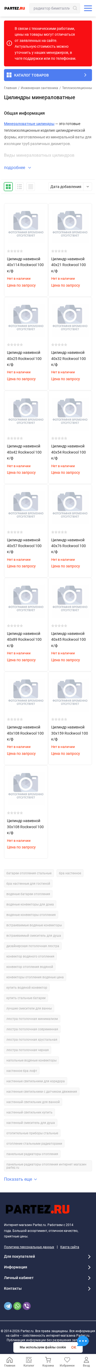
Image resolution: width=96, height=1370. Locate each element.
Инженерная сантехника (39, 88)
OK (73, 1347)
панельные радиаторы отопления (32, 1154)
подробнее (15, 167)
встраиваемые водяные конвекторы (34, 925)
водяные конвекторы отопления (31, 915)
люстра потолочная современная (32, 1029)
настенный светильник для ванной (33, 1102)
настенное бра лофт (21, 1071)
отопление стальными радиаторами (34, 1143)
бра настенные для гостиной (28, 884)
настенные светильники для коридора (35, 1081)
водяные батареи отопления (28, 894)
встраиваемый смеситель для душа (33, 936)
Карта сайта (69, 1247)
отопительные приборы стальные (32, 1133)
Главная (10, 88)
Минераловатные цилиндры (29, 124)
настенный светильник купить (29, 1112)
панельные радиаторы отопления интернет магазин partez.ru (46, 1166)
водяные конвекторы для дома (30, 904)
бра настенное (70, 873)
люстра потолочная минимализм (32, 1019)
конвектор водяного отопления (30, 956)
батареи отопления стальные (28, 873)
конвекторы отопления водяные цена (35, 977)
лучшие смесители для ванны (29, 1008)
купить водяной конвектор (26, 988)
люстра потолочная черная (27, 1050)
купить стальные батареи (26, 998)
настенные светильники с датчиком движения (41, 1091)
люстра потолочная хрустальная (31, 1039)
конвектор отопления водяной (29, 967)
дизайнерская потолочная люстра (32, 946)
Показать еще (18, 1179)
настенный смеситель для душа (30, 1123)
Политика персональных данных (29, 1247)
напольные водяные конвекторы (31, 1060)
